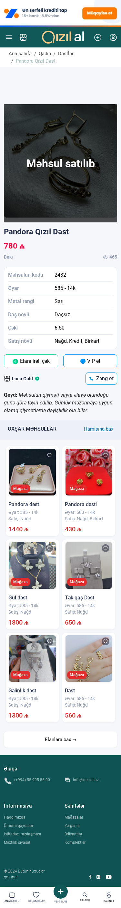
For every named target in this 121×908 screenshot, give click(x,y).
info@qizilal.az (86, 780)
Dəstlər (66, 53)
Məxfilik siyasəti (17, 842)
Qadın (45, 53)
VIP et (93, 361)
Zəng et (105, 378)
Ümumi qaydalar (18, 825)
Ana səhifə (20, 53)
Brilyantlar (73, 834)
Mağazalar (74, 817)
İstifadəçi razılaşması (22, 834)
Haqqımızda (14, 817)
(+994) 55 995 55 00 (32, 780)
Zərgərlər (72, 825)
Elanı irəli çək (34, 361)
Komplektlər (75, 842)
